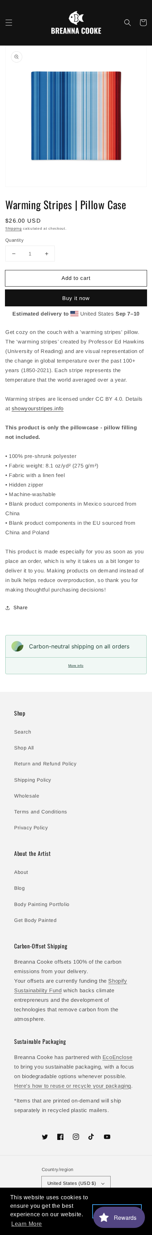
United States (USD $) (71, 1183)
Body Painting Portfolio (42, 904)
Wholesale (26, 796)
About (21, 872)
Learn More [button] (26, 1224)
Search (22, 732)
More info (75, 666)
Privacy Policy (31, 827)
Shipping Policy (32, 780)
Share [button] (20, 607)
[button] (9, 22)
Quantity (14, 240)
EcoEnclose (118, 1057)
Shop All (24, 748)
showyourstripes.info (38, 408)
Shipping (13, 228)
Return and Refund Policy (45, 763)
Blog (19, 888)
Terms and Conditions (40, 811)
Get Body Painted (35, 920)
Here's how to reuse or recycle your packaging (72, 1086)
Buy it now (76, 298)
